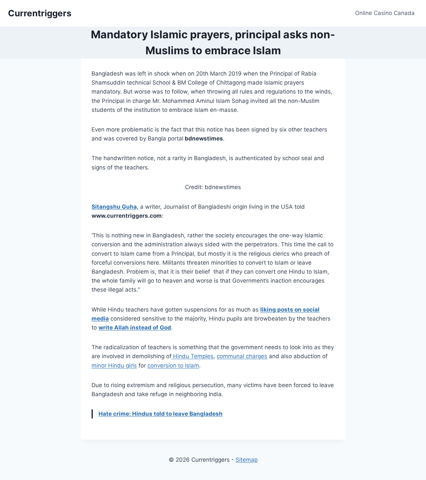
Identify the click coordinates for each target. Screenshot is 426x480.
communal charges (242, 356)
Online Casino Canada (385, 13)
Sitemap (247, 459)
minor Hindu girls (114, 365)
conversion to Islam (173, 365)
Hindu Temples (192, 356)
